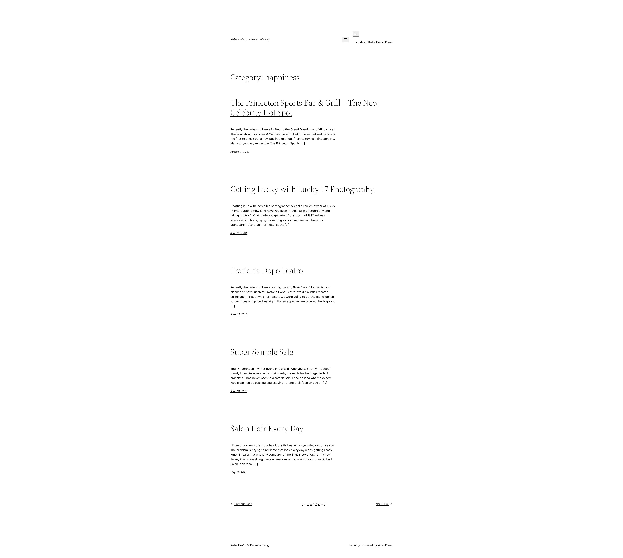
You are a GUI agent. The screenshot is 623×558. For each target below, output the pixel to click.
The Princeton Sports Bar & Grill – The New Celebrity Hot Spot (304, 107)
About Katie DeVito (372, 42)
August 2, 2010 (239, 151)
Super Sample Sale (261, 352)
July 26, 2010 (238, 233)
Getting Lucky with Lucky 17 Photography (302, 189)
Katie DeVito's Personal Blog (249, 39)
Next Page (384, 504)
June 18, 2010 (238, 391)
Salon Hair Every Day (267, 428)
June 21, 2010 (238, 314)
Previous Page (241, 504)
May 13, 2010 (238, 472)
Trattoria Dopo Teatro (266, 270)
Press (389, 42)
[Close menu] (356, 34)
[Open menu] (345, 39)
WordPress (385, 545)
